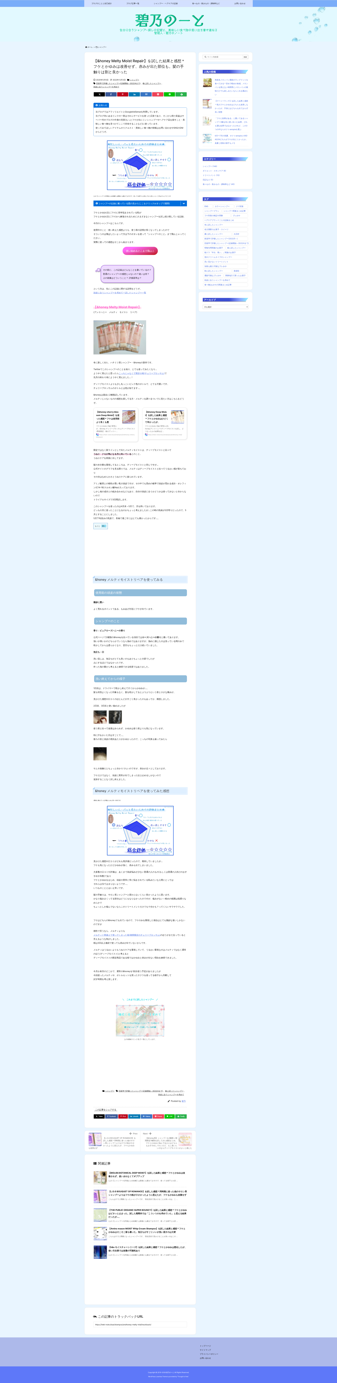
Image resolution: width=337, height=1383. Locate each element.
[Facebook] (111, 94)
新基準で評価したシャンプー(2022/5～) (221, 238)
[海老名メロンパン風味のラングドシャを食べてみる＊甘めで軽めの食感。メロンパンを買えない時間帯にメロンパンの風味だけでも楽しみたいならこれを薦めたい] (208, 82)
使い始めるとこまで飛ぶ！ (140, 250)
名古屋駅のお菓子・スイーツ (216, 229)
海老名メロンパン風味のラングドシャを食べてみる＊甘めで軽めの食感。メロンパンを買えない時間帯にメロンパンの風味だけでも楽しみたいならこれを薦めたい (231, 87)
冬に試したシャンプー (213, 225)
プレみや (236, 215)
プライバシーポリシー (209, 1354)
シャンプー (102, 47)
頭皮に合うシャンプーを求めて (106, 87)
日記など (208, 180)
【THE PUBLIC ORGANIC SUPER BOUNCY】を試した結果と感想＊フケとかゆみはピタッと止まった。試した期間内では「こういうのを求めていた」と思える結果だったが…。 (147, 1213)
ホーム (90, 47)
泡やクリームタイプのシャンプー (218, 257)
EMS (206, 206)
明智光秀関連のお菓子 (213, 248)
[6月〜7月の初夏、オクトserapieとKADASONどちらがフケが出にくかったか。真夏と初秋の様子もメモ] (208, 138)
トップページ (205, 1346)
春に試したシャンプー (152, 83)
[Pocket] (157, 94)
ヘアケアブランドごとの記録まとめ (219, 220)
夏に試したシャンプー (213, 234)
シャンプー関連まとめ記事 (235, 211)
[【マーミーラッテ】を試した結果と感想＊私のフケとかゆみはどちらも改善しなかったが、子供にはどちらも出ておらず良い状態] (208, 103)
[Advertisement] (140, 550)
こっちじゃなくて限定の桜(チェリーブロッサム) (142, 373)
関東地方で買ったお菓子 (235, 275)
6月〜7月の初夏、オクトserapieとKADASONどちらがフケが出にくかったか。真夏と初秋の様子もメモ (231, 139)
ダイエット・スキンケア (214, 171)
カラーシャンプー (222, 206)
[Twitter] (99, 94)
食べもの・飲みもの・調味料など (219, 184)
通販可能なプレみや (212, 275)
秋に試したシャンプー (213, 271)
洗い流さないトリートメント (216, 261)
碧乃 (184, 1101)
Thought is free (183, 1376)
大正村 (236, 234)
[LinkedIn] (134, 94)
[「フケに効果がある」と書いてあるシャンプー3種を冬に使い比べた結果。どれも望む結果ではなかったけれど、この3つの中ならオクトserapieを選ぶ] (208, 121)
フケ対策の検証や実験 (213, 215)
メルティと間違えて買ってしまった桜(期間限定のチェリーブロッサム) (126, 935)
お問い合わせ (205, 1358)
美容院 (236, 271)
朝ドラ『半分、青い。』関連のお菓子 (220, 252)
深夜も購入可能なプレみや (215, 266)
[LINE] (169, 94)
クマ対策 (239, 206)
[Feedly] (181, 94)
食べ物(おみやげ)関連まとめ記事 (218, 285)
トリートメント (211, 175)
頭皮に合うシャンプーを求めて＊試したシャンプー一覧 (119, 292)
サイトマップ (205, 1350)
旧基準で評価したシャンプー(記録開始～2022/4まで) (118, 83)
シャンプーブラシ (211, 211)
